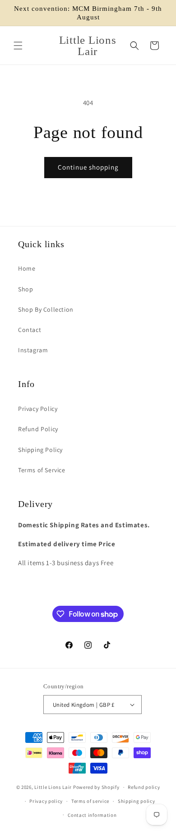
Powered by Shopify (96, 787)
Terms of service (90, 801)
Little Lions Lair (53, 787)
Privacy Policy (37, 409)
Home (26, 268)
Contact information (92, 815)
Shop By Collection (46, 309)
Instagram (33, 350)
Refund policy (144, 787)
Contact (29, 330)
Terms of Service (41, 470)
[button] (18, 45)
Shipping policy (136, 801)
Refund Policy (38, 429)
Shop (25, 289)
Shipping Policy (40, 450)
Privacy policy (46, 801)
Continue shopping (88, 167)
